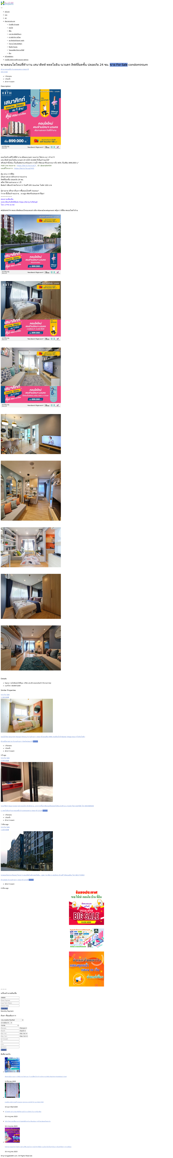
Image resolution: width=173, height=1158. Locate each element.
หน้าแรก (7, 12)
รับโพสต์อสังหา (9, 56)
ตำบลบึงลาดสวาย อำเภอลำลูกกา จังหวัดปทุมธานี (17, 741)
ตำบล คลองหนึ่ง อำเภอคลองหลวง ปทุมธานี (15, 69)
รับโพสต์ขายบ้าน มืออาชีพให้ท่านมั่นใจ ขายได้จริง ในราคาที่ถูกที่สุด (23, 1112)
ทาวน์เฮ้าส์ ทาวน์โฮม (15, 37)
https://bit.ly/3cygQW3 (24, 168)
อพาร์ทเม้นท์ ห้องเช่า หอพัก (16, 40)
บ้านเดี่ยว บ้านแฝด (14, 24)
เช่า (6, 18)
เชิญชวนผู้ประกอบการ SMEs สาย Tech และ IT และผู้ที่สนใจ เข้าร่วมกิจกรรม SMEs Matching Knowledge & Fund (36, 1076)
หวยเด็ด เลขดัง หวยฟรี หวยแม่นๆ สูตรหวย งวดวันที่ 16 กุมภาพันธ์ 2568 (24, 1102)
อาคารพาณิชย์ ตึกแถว (15, 34)
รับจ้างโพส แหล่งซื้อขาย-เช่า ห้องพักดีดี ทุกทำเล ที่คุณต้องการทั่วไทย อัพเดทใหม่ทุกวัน (28, 1121)
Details (35, 741)
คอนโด (11, 28)
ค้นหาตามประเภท (10, 21)
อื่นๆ (10, 53)
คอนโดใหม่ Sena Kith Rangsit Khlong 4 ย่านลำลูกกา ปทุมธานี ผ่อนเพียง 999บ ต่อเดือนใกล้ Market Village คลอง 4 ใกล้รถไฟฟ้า (43, 737)
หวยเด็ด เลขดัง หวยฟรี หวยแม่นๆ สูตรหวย (16, 60)
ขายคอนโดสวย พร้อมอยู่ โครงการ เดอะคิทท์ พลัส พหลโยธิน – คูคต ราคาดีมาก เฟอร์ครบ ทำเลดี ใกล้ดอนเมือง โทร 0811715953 (42, 875)
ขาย (6, 15)
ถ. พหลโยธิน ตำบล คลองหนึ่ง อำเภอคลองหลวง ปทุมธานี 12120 (21, 811)
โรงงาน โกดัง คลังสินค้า (15, 44)
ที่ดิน (10, 31)
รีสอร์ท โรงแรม (13, 47)
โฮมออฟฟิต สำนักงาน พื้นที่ (16, 50)
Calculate (4, 1008)
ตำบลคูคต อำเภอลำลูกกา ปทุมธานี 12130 (14, 880)
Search (4, 1050)
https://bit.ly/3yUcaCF (26, 165)
